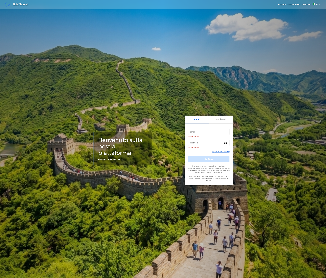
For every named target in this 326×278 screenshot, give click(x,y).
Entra (196, 119)
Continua (208, 159)
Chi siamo (306, 4)
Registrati (221, 119)
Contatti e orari (294, 4)
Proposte (282, 4)
